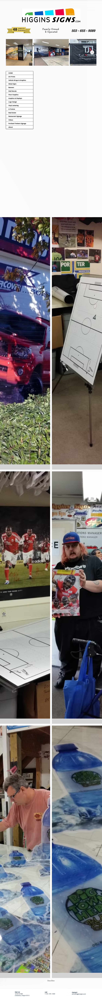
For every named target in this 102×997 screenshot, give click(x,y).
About (10, 127)
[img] (25, 343)
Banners (11, 87)
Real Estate (12, 113)
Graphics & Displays (15, 98)
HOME (10, 73)
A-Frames (11, 109)
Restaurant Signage (15, 116)
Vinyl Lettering (13, 105)
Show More (50, 980)
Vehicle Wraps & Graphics (17, 80)
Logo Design (12, 102)
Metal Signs (12, 84)
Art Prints (11, 77)
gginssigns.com (81, 994)
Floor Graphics (13, 95)
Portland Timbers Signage (17, 123)
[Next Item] (92, 52)
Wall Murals (12, 91)
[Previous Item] (10, 52)
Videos (10, 120)
